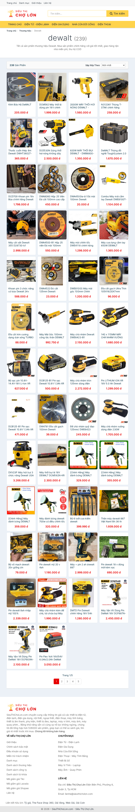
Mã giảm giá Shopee (18, 788)
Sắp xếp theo (92, 65)
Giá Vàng (59, 802)
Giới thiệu (36, 3)
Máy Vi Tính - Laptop (69, 765)
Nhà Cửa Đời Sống (83, 24)
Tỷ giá (27, 802)
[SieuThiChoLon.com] (22, 13)
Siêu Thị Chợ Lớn (84, 809)
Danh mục (24, 3)
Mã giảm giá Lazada (17, 783)
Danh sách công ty (17, 769)
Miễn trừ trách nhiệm (18, 756)
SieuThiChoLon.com (62, 809)
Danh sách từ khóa (17, 774)
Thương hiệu (25, 30)
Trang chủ (12, 3)
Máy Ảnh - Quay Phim (69, 769)
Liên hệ (47, 3)
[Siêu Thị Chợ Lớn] (23, 707)
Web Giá (70, 802)
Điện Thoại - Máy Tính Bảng (73, 756)
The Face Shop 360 (43, 802)
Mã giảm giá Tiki (15, 779)
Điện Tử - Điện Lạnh (37, 24)
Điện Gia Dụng (60, 24)
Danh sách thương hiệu (19, 765)
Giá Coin (80, 802)
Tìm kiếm (119, 13)
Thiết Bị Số (64, 760)
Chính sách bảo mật (17, 746)
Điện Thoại (104, 24)
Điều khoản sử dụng (17, 751)
